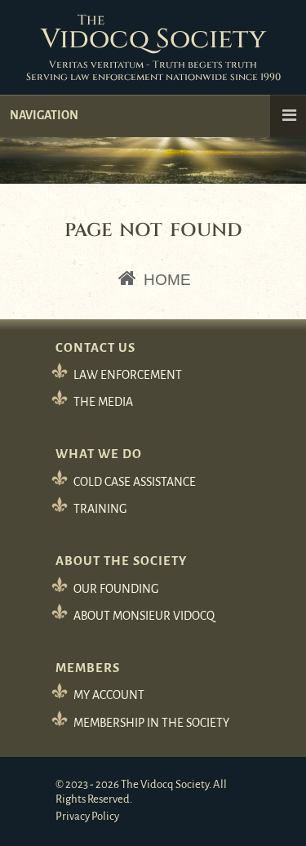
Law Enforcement (127, 374)
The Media (103, 401)
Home (165, 279)
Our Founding (115, 588)
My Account (108, 694)
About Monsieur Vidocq (144, 615)
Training (99, 508)
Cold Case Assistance (134, 481)
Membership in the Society (151, 722)
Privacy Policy (87, 816)
